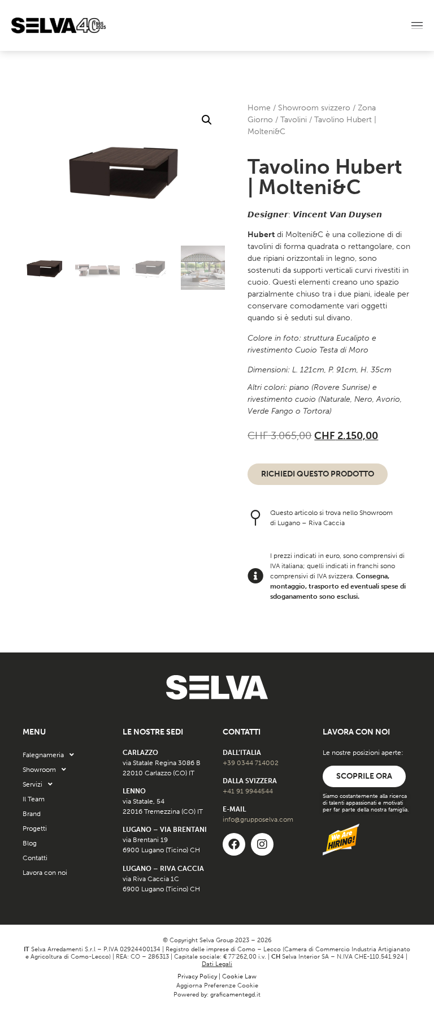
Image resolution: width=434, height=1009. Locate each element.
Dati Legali (217, 964)
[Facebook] (234, 844)
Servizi (32, 784)
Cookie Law (239, 976)
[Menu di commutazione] (417, 25)
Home (259, 108)
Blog (30, 843)
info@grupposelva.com (258, 819)
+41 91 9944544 (248, 791)
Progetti (35, 828)
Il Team (34, 799)
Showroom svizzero (314, 108)
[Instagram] (262, 844)
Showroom (39, 770)
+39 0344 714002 (251, 763)
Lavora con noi (45, 873)
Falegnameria (43, 755)
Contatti (35, 858)
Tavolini (293, 119)
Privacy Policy (197, 976)
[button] (207, 120)
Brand (32, 814)
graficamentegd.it (235, 994)
